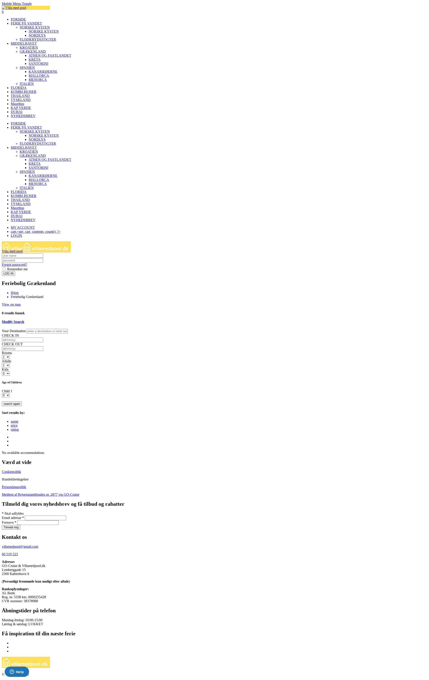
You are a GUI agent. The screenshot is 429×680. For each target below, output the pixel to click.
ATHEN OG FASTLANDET (50, 55)
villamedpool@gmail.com (20, 546)
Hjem (15, 293)
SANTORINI (38, 63)
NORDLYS (37, 35)
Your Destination (14, 331)
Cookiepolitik (11, 472)
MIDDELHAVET (24, 43)
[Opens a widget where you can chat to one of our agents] (16, 672)
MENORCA (38, 80)
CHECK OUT (12, 344)
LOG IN (8, 273)
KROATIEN (29, 47)
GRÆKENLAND (33, 51)
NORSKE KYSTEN (35, 27)
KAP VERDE (21, 108)
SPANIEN (27, 67)
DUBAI (16, 112)
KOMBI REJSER (23, 92)
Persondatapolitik (14, 487)
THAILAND (20, 96)
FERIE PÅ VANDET (26, 23)
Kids (5, 369)
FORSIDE (18, 19)
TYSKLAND (21, 100)
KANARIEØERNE (43, 71)
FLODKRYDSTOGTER (38, 39)
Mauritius (17, 104)
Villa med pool (12, 251)
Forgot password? (14, 265)
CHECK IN (10, 335)
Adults (6, 361)
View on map (11, 304)
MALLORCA (39, 76)
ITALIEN (27, 84)
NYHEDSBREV (23, 116)
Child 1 (7, 391)
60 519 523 (10, 554)
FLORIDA (19, 88)
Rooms (7, 353)
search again (12, 403)
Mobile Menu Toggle (17, 4)
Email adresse (13, 518)
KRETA (35, 59)
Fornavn (9, 522)
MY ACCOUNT (23, 227)
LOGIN (16, 235)
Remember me (17, 269)
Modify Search (13, 322)
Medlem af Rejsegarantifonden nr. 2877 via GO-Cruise (40, 494)
